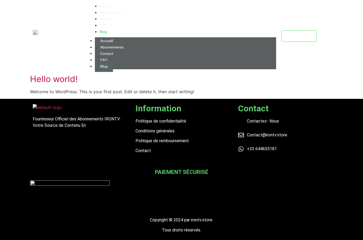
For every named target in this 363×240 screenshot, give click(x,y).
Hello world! (54, 79)
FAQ (104, 60)
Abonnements (112, 47)
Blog (104, 66)
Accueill (106, 41)
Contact (106, 53)
